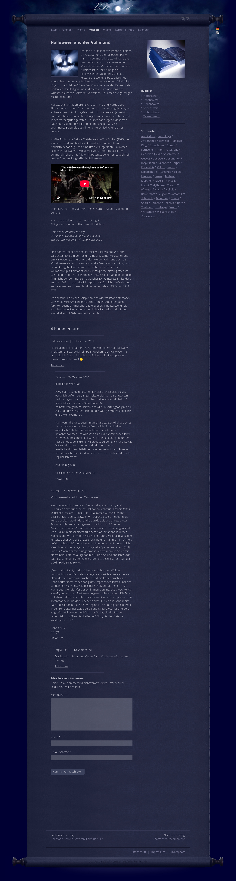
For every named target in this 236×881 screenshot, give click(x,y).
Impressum (158, 852)
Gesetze (158, 158)
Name (55, 737)
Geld (157, 154)
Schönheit (162, 198)
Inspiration (148, 163)
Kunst (171, 167)
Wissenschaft (165, 212)
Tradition (147, 207)
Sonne (175, 198)
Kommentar (59, 695)
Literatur (146, 176)
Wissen (94, 30)
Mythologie (159, 185)
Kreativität (147, 167)
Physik (159, 189)
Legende (165, 172)
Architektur (148, 136)
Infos (131, 30)
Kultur (161, 167)
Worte (107, 30)
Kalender (67, 30)
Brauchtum (157, 145)
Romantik (176, 194)
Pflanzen (146, 189)
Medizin (160, 180)
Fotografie (172, 149)
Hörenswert (150, 96)
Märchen (146, 180)
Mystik (145, 185)
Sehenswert (150, 108)
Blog (144, 145)
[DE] (217, 28)
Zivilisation (148, 216)
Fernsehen (147, 149)
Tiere (180, 203)
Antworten (57, 365)
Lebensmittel (149, 172)
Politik (170, 189)
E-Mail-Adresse (61, 752)
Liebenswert (151, 104)
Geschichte (170, 154)
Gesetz (145, 158)
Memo (81, 30)
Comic (171, 145)
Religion (163, 194)
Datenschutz (138, 852)
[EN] (217, 32)
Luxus (158, 176)
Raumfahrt (148, 194)
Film (160, 149)
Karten (119, 30)
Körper (176, 163)
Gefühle (146, 154)
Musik (172, 180)
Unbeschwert (151, 112)
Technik (169, 203)
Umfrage (161, 207)
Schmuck (147, 198)
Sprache (156, 203)
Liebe (177, 172)
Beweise (164, 141)
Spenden (143, 30)
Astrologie (164, 136)
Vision (173, 207)
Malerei (170, 176)
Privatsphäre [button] (177, 852)
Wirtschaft (147, 212)
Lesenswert (150, 100)
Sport (144, 203)
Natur (173, 185)
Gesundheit (173, 158)
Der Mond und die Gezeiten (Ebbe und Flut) (77, 839)
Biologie (177, 141)
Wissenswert (151, 116)
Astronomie (148, 141)
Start (54, 30)
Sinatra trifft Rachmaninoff (168, 839)
